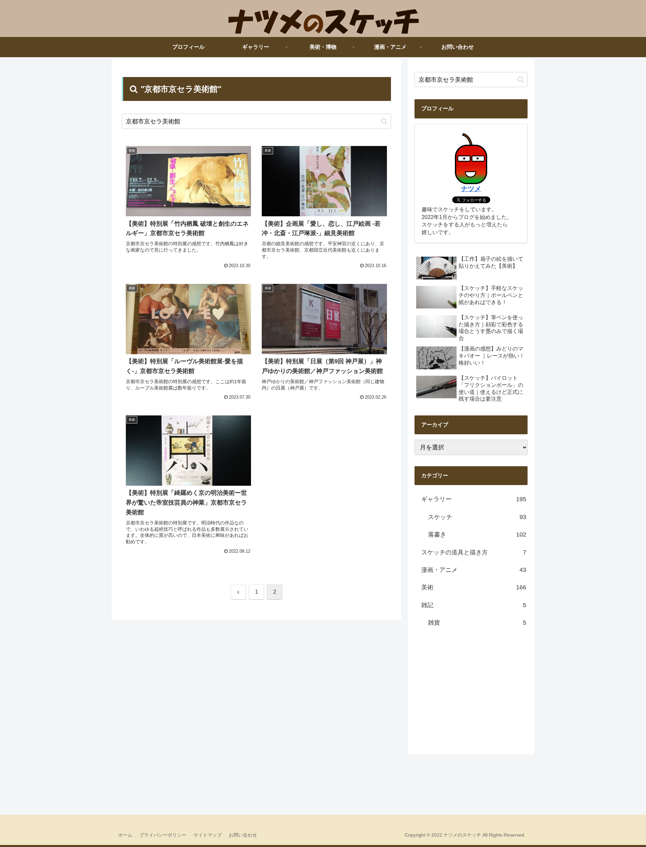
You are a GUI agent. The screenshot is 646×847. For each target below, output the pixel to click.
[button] (384, 121)
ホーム (125, 835)
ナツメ (471, 188)
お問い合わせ (243, 835)
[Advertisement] (471, 689)
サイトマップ (207, 835)
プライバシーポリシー (162, 835)
